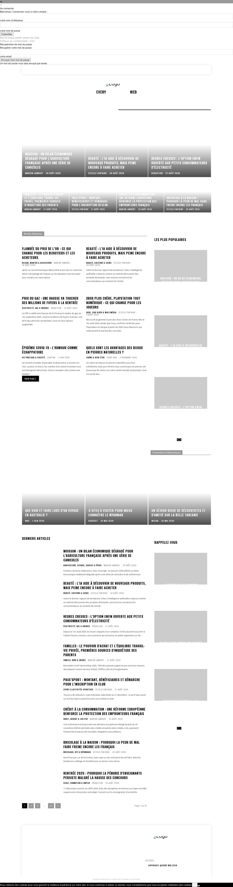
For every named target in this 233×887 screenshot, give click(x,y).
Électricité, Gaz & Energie (35, 308)
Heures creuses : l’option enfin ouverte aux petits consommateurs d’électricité (180, 410)
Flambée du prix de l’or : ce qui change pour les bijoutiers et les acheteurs (48, 253)
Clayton (51, 357)
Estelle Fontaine (122, 262)
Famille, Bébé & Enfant (74, 660)
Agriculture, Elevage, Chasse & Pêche (82, 565)
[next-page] (180, 439)
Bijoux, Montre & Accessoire (37, 263)
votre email (5, 56)
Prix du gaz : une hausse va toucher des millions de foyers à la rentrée (50, 300)
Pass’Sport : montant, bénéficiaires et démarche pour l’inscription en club (101, 681)
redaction (56, 308)
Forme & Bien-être (95, 357)
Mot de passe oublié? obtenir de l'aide (19, 37)
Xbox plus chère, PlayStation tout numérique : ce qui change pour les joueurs (113, 302)
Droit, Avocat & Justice (75, 719)
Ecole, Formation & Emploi (76, 783)
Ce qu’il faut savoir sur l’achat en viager (180, 644)
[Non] (198, 885)
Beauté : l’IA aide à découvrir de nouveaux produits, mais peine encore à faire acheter (116, 253)
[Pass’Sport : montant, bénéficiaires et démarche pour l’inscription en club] (92, 195)
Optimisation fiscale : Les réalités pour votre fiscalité (180, 702)
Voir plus (29, 378)
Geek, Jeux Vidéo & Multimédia (101, 312)
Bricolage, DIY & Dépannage (77, 752)
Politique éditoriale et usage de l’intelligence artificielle (116, 879)
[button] (191, 69)
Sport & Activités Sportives (78, 689)
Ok (194, 885)
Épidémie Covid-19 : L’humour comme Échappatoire (50, 349)
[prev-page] (178, 439)
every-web (112, 357)
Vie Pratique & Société (33, 357)
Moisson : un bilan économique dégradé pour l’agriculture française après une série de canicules (180, 283)
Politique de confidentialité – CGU (17, 41)
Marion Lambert (62, 262)
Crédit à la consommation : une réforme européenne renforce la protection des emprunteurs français (104, 711)
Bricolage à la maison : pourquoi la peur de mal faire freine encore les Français (101, 744)
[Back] (1, 5)
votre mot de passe (10, 30)
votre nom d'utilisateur (11, 20)
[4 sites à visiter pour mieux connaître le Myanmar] (116, 498)
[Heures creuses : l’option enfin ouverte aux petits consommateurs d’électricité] (179, 150)
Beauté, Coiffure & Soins (99, 263)
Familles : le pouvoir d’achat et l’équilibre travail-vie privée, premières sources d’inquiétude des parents (104, 650)
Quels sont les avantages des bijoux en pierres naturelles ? (114, 349)
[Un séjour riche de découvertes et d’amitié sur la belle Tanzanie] (179, 498)
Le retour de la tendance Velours (181, 586)
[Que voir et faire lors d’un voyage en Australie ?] (53, 498)
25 (51, 805)
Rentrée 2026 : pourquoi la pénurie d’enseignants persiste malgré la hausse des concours (102, 775)
